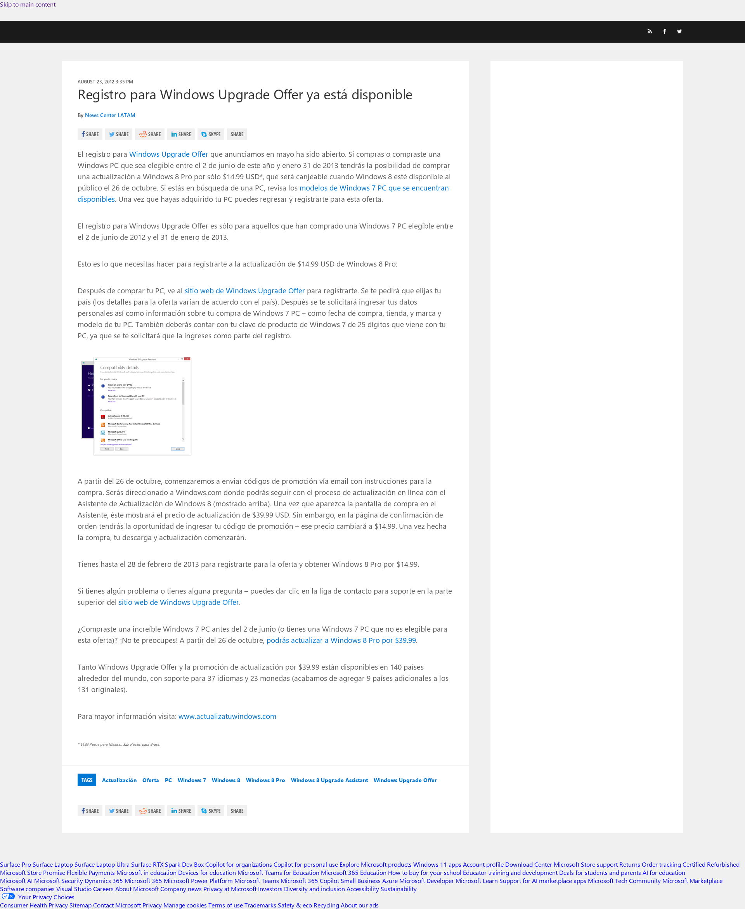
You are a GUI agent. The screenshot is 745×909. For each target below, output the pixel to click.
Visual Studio (74, 889)
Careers (103, 889)
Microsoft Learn (477, 880)
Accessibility (363, 889)
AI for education (664, 872)
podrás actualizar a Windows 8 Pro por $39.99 (341, 640)
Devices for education (207, 872)
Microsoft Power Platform (198, 880)
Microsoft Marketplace (692, 880)
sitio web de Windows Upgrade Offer (245, 290)
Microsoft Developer (426, 880)
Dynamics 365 (104, 880)
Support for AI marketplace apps (542, 880)
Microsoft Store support (586, 864)
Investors (270, 889)
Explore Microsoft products (376, 864)
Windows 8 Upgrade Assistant (329, 780)
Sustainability (399, 889)
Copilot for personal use (306, 864)
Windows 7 (192, 780)
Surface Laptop (53, 864)
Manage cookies (185, 905)
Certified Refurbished (711, 864)
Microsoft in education (146, 872)
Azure (390, 880)
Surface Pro (15, 864)
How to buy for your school (424, 872)
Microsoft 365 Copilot (310, 880)
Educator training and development (510, 872)
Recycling (326, 905)
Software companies (27, 889)
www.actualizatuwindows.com (227, 716)
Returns (629, 864)
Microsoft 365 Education (353, 872)
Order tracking (661, 864)
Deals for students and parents (600, 872)
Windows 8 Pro (265, 780)
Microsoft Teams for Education (278, 872)
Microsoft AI (16, 880)
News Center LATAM (110, 115)
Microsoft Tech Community (624, 880)
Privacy (152, 905)
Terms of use (225, 905)
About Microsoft (137, 889)
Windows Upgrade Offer (168, 154)
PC (168, 780)
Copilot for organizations (238, 864)
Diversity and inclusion (314, 889)
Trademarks (260, 905)
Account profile (483, 864)
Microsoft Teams (256, 880)
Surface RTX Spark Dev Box (167, 864)
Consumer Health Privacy (34, 905)
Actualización (119, 780)
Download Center (528, 864)
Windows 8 (226, 780)
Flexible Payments (91, 872)
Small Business (361, 880)
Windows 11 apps (437, 864)
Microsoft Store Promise (32, 872)
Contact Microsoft (117, 905)
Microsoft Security (58, 880)
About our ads (360, 905)
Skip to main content (27, 4)
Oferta (150, 780)
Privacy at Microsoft (229, 889)
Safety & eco (295, 905)
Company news (181, 889)
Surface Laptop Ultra (102, 864)
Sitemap (80, 905)
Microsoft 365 (143, 880)
